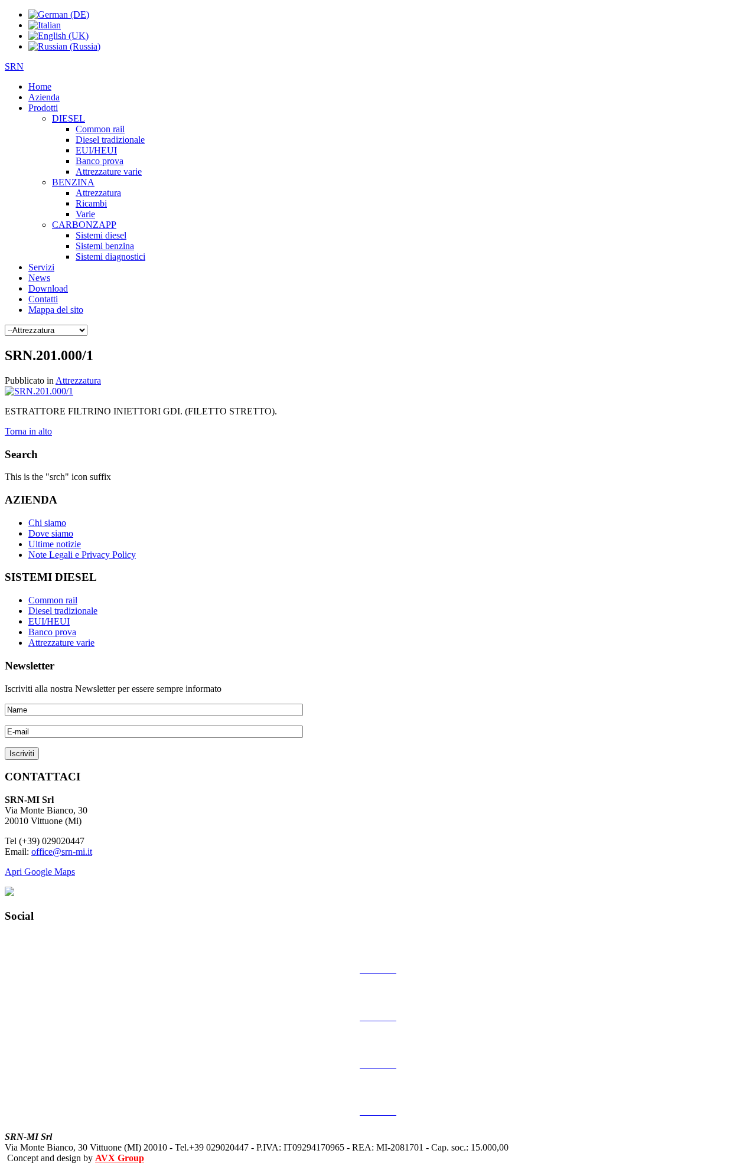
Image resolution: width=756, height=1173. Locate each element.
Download (48, 288)
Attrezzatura (98, 193)
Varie (85, 214)
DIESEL (68, 118)
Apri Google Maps (40, 872)
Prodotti (43, 108)
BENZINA (73, 182)
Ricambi (91, 203)
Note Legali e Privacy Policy (82, 555)
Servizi (41, 267)
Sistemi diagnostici (110, 256)
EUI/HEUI (96, 150)
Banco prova (99, 161)
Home (39, 86)
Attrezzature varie (109, 171)
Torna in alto (28, 431)
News (39, 278)
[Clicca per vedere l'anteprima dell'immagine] (39, 391)
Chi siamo (47, 523)
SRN (14, 66)
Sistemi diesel (101, 235)
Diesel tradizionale (110, 140)
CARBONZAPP (84, 225)
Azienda (44, 97)
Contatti (43, 299)
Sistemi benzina (105, 246)
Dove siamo (50, 533)
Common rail (100, 129)
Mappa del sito (55, 310)
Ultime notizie (54, 544)
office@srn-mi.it (61, 852)
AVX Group (119, 1158)
